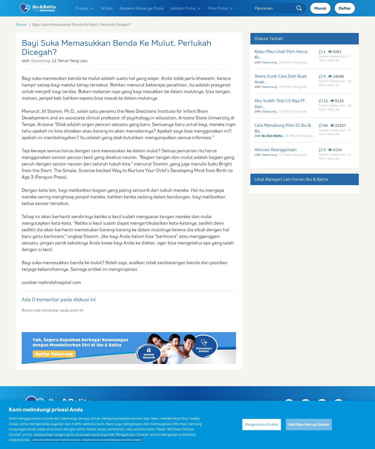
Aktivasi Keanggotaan (275, 149)
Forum (21, 24)
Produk (81, 8)
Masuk (320, 8)
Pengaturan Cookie (261, 424)
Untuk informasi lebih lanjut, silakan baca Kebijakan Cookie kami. (87, 439)
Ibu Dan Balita (272, 136)
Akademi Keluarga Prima (142, 8)
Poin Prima (218, 8)
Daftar (345, 8)
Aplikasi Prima (182, 8)
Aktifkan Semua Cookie (309, 424)
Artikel (107, 8)
